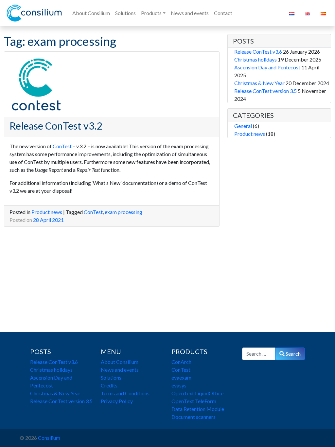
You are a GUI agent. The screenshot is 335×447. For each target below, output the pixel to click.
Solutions (111, 377)
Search (293, 353)
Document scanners (193, 417)
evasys (178, 385)
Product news (46, 212)
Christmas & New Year (259, 83)
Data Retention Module (197, 409)
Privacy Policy (117, 401)
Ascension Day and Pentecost (267, 67)
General (243, 126)
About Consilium (119, 362)
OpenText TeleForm (193, 401)
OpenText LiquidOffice (197, 393)
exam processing (123, 212)
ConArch (181, 362)
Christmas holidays (255, 59)
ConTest (63, 146)
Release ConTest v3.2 (55, 126)
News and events (120, 370)
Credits (109, 385)
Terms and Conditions (125, 393)
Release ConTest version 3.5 (265, 91)
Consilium (49, 438)
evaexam (181, 377)
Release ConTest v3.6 (258, 51)
